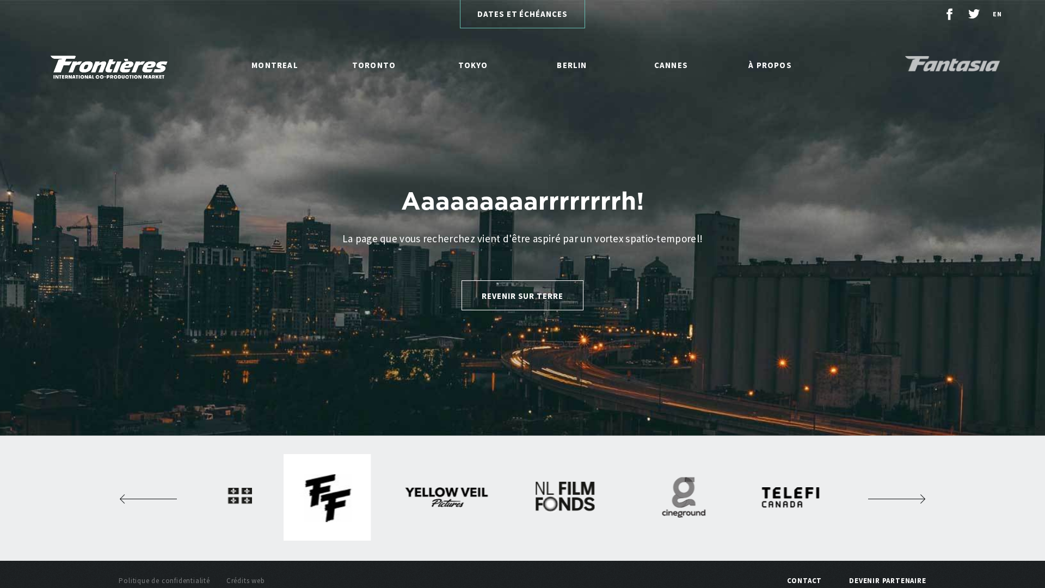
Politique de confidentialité (164, 580)
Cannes (671, 65)
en (997, 14)
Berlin (572, 65)
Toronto (374, 65)
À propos (770, 65)
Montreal (274, 65)
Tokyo (473, 65)
